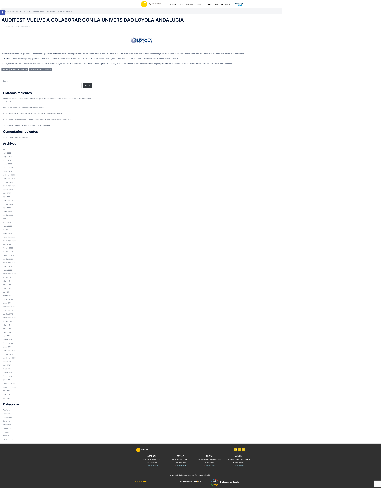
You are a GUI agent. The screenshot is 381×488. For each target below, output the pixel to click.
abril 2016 (6, 391)
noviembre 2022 (9, 237)
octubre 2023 (8, 215)
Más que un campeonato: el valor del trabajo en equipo (24, 107)
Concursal (7, 414)
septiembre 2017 (9, 358)
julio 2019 (6, 281)
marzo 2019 (7, 296)
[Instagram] (243, 449)
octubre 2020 (8, 259)
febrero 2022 (8, 248)
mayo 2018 (7, 332)
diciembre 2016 (9, 383)
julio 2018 (6, 325)
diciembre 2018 (9, 307)
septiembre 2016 (9, 387)
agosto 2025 (8, 189)
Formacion (15, 69)
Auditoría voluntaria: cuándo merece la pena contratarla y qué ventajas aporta (32, 113)
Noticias (6, 436)
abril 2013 (6, 398)
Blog (199, 4)
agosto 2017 (7, 361)
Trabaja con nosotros (222, 4)
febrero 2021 (8, 252)
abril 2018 (6, 336)
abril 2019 (6, 292)
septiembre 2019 (9, 274)
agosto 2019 (7, 277)
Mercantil (6, 432)
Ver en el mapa (152, 465)
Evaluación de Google (229, 482)
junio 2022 (7, 244)
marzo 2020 (7, 270)
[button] (2, 12)
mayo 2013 (7, 394)
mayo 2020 (7, 266)
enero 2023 (7, 233)
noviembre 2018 (9, 310)
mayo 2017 (7, 369)
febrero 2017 (8, 376)
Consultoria (7, 417)
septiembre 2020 (9, 263)
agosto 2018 (7, 321)
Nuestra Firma (175, 4)
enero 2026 (7, 171)
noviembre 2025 (9, 179)
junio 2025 (7, 193)
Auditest (5, 69)
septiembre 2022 (9, 241)
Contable (6, 421)
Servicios (189, 4)
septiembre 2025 (9, 186)
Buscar (5, 81)
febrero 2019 (8, 299)
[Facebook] (235, 449)
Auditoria (6, 410)
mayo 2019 (7, 288)
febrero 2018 (8, 343)
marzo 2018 (7, 340)
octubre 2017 (8, 354)
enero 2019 (7, 303)
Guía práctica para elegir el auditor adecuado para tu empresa (26, 125)
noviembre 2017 (9, 351)
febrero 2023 (8, 230)
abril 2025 (7, 197)
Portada (6, 11)
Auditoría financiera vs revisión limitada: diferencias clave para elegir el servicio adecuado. (37, 119)
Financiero (7, 425)
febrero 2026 (8, 168)
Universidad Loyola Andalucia (40, 69)
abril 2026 (7, 160)
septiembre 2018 (9, 318)
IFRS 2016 (24, 69)
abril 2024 (7, 208)
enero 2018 (7, 347)
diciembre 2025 (9, 175)
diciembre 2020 (9, 255)
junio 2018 (7, 329)
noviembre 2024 (9, 200)
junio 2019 (7, 285)
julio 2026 (7, 149)
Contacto (207, 4)
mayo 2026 (7, 157)
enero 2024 (7, 211)
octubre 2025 (8, 182)
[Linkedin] (239, 449)
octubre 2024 (8, 204)
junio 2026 (7, 153)
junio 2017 (7, 365)
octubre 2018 (8, 314)
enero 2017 (7, 380)
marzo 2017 (7, 372)
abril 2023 (7, 222)
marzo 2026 (7, 164)
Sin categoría (8, 439)
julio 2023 (7, 219)
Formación (25, 26)
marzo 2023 (7, 226)
